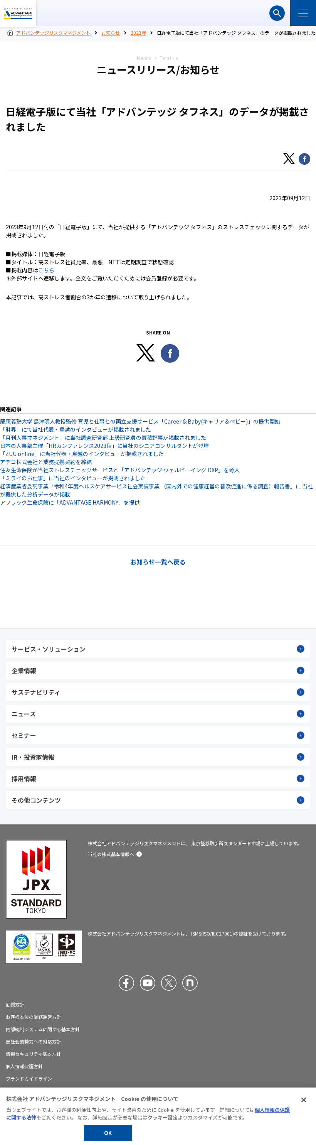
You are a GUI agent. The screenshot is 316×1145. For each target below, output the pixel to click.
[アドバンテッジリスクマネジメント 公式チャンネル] (147, 983)
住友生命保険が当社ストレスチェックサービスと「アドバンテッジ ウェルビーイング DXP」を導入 (120, 470)
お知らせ (110, 32)
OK (108, 1133)
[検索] (277, 13)
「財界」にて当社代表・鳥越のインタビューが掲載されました (75, 429)
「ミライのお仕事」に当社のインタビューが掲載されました (73, 478)
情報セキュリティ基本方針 (33, 1054)
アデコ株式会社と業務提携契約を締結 (46, 462)
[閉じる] (303, 1099)
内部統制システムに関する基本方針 (43, 1029)
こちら (46, 270)
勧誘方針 (15, 1004)
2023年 (138, 32)
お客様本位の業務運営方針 (33, 1017)
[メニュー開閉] (303, 13)
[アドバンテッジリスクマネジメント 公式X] (168, 983)
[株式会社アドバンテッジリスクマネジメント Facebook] (126, 983)
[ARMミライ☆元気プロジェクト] (190, 983)
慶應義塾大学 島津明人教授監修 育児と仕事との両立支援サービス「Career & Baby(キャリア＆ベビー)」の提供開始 (140, 421)
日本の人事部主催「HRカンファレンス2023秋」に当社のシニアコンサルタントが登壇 (104, 445)
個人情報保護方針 (24, 1066)
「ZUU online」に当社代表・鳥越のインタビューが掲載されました (82, 454)
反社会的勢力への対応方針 (33, 1041)
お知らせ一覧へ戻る (158, 561)
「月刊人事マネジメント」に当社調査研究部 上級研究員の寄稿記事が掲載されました (103, 437)
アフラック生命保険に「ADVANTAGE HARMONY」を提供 (70, 502)
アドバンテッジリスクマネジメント (18, 13)
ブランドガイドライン (29, 1078)
